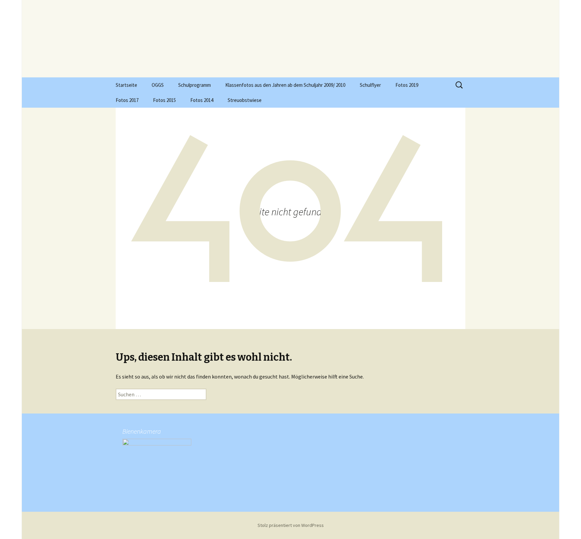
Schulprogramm (194, 85)
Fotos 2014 (201, 100)
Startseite (126, 85)
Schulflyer (370, 85)
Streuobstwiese (245, 100)
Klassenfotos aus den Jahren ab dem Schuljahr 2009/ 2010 (285, 85)
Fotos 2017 (127, 100)
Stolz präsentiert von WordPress (291, 525)
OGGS (158, 85)
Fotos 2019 (406, 85)
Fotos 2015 (164, 100)
